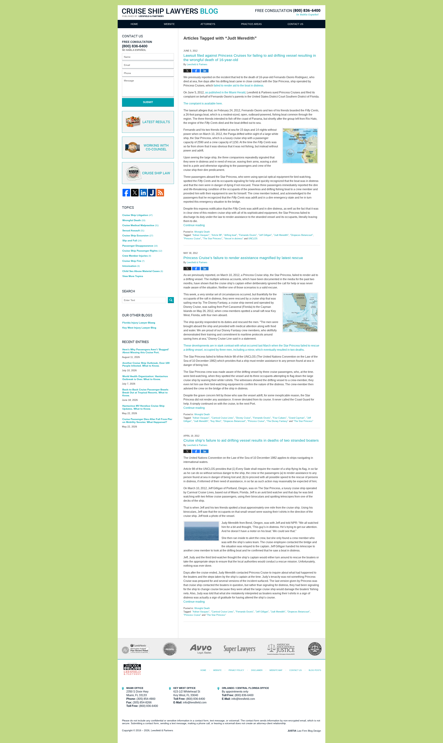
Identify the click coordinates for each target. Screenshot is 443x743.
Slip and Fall (132, 240)
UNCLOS (252, 238)
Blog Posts (315, 670)
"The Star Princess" (212, 238)
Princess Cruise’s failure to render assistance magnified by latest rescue (243, 258)
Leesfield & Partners (162, 730)
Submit (148, 102)
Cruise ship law (156, 173)
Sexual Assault (133, 230)
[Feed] (160, 192)
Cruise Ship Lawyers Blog (170, 16)
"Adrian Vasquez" (201, 235)
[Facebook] (126, 192)
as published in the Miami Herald (225, 92)
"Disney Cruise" (243, 418)
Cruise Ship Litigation (137, 215)
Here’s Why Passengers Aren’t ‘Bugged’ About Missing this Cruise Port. (145, 351)
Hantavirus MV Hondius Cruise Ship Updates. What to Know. (143, 407)
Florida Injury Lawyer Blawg (138, 322)
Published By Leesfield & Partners (287, 12)
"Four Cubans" (279, 418)
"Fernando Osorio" (247, 235)
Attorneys (208, 24)
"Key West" (216, 421)
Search (171, 300)
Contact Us (295, 24)
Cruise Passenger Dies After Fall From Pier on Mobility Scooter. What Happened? (147, 420)
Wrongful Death (202, 231)
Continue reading (194, 225)
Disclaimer (257, 670)
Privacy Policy (236, 670)
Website (169, 24)
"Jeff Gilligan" (265, 235)
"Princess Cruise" (192, 238)
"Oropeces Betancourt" (301, 235)
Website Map (275, 670)
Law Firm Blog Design (304, 730)
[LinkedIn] (143, 192)
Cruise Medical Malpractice (140, 225)
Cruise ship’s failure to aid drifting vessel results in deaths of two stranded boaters (251, 440)
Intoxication (131, 266)
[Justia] (151, 192)
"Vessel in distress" (233, 238)
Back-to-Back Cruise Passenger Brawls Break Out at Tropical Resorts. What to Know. (145, 392)
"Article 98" (216, 235)
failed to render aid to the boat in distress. (239, 85)
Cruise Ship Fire (133, 261)
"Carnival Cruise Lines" (222, 418)
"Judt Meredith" (281, 235)
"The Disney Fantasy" (277, 421)
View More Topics (132, 276)
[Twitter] (134, 192)
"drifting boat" (230, 235)
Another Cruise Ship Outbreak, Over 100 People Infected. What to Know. (146, 364)
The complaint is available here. (203, 103)
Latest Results (156, 122)
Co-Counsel (156, 147)
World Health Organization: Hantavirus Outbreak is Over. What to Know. (145, 378)
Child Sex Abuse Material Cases (142, 271)
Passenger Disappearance (140, 245)
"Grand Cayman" (296, 418)
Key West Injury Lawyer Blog (139, 327)
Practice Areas (251, 24)
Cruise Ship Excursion (137, 235)
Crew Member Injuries (136, 255)
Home (134, 24)
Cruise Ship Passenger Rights (142, 250)
